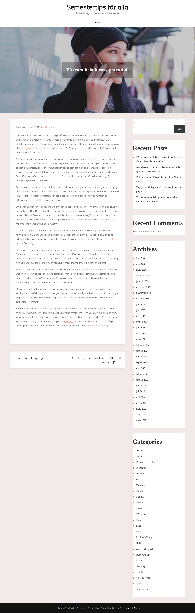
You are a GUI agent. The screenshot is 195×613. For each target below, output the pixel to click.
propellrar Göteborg (66, 297)
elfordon (69, 321)
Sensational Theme (130, 608)
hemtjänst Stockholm (32, 148)
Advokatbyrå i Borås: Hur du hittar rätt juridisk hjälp (96, 360)
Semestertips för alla (97, 7)
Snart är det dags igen (31, 358)
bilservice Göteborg (97, 325)
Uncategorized (52, 127)
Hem (97, 22)
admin (22, 127)
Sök (135, 122)
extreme (114, 239)
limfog (77, 219)
